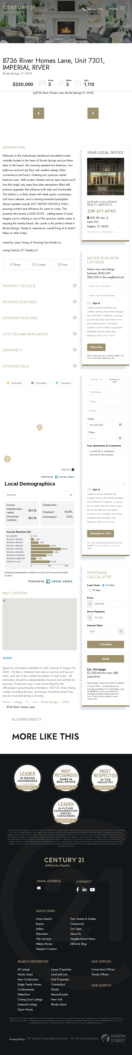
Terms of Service (113, 545)
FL (27, 702)
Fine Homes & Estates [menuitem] (83, 919)
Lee (35, 702)
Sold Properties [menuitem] (60, 979)
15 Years (96, 590)
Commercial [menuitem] (77, 924)
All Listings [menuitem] (24, 969)
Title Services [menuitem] (43, 939)
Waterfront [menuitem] (24, 994)
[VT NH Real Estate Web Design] (113, 1039)
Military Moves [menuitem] (44, 944)
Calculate (106, 644)
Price (90, 598)
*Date (90, 419)
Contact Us (93, 232)
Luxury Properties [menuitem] (61, 969)
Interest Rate (95, 625)
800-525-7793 (95, 9)
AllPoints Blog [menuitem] (78, 944)
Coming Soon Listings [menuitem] (30, 999)
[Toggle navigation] (123, 8)
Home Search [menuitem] (44, 919)
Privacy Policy (108, 335)
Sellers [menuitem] (40, 929)
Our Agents (107, 232)
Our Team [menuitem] (76, 929)
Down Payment (96, 611)
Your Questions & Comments (104, 445)
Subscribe (96, 347)
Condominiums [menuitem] (26, 989)
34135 (65, 702)
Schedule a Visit (114, 380)
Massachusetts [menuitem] (59, 994)
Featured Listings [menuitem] (27, 1004)
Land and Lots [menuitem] (59, 974)
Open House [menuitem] (25, 1009)
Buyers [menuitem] (40, 924)
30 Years (110, 585)
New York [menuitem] (56, 999)
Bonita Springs (49, 702)
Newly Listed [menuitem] (25, 974)
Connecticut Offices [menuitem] (103, 969)
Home (6, 702)
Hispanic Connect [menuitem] (46, 949)
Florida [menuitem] (55, 989)
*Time (91, 432)
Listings (18, 702)
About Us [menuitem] (75, 934)
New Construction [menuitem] (28, 979)
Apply (105, 659)
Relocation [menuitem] (42, 934)
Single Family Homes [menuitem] (29, 984)
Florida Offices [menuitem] (100, 974)
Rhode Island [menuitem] (58, 1004)
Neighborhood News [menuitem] (82, 939)
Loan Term (93, 585)
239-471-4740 (101, 211)
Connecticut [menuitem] (58, 984)
